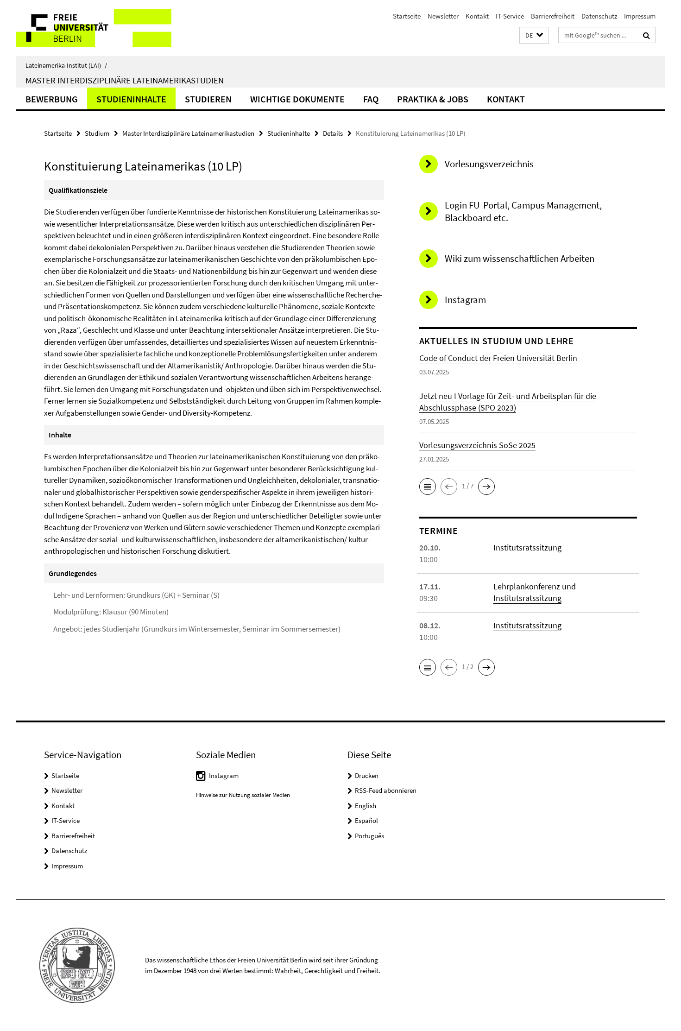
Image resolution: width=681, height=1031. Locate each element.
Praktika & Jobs (432, 99)
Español (366, 820)
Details (333, 133)
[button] (534, 35)
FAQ (370, 99)
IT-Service (510, 16)
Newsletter (443, 16)
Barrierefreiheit (552, 16)
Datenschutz (599, 16)
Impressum (640, 16)
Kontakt (477, 16)
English (365, 805)
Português (369, 835)
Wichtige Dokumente (297, 99)
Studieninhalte (131, 99)
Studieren (208, 99)
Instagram (224, 775)
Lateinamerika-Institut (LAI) (66, 65)
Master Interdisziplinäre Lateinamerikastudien (124, 80)
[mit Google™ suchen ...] (646, 35)
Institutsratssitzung (527, 547)
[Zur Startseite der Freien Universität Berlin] (93, 28)
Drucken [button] (366, 775)
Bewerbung (51, 99)
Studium (97, 133)
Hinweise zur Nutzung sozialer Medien (243, 795)
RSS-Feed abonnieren (385, 790)
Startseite (407, 16)
